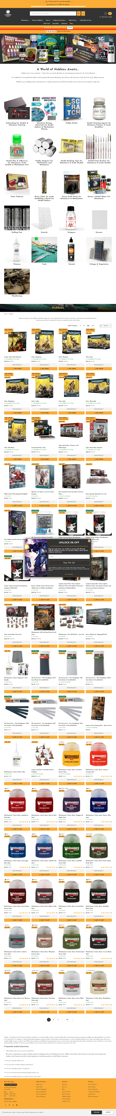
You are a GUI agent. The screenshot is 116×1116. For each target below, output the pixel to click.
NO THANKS (69, 574)
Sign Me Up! (69, 563)
